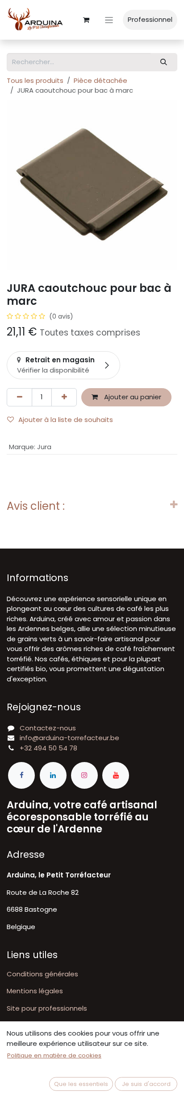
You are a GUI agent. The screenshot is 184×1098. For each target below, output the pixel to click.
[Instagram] (84, 775)
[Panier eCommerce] (86, 20)
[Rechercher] (164, 62)
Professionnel (150, 19)
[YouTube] (115, 775)
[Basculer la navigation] (109, 19)
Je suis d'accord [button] (146, 1084)
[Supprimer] (19, 397)
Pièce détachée (100, 80)
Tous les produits (35, 80)
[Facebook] (21, 775)
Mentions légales (35, 991)
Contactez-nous (48, 728)
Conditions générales (42, 974)
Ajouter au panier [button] (131, 397)
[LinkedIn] (53, 775)
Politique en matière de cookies (54, 1055)
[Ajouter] (64, 397)
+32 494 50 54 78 (48, 748)
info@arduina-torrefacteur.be (69, 737)
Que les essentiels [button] (81, 1084)
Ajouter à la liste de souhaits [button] (65, 419)
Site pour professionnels (47, 1008)
